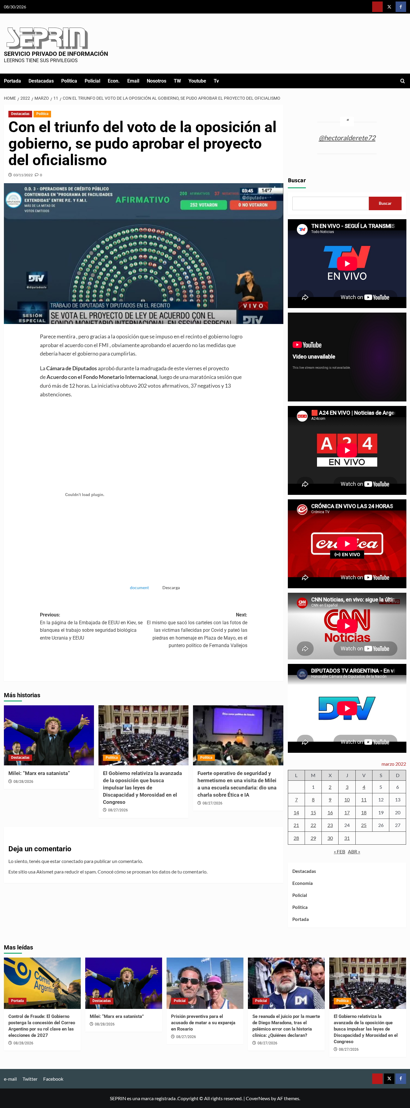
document (139, 587)
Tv (216, 81)
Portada (12, 81)
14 (296, 812)
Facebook (53, 1079)
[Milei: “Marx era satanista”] (49, 735)
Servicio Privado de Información (56, 53)
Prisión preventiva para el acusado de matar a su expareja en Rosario (203, 1023)
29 (313, 838)
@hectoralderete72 (347, 138)
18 (363, 812)
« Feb (339, 851)
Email (133, 81)
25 (363, 825)
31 (347, 838)
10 (347, 799)
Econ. (114, 81)
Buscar (297, 180)
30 (330, 838)
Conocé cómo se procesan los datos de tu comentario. (152, 871)
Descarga (171, 587)
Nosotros (156, 81)
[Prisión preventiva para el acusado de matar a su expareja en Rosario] (205, 983)
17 (347, 812)
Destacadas (41, 81)
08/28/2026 (23, 782)
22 (313, 825)
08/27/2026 (118, 810)
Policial (92, 81)
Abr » (354, 851)
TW (177, 81)
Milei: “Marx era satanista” (39, 773)
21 (296, 825)
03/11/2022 (23, 175)
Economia (302, 883)
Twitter (30, 1079)
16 (330, 812)
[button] (402, 81)
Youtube (197, 81)
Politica (69, 81)
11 (363, 799)
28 (296, 838)
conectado (72, 861)
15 (313, 812)
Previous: (91, 626)
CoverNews (258, 1098)
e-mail (10, 1079)
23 (330, 825)
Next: (197, 630)
